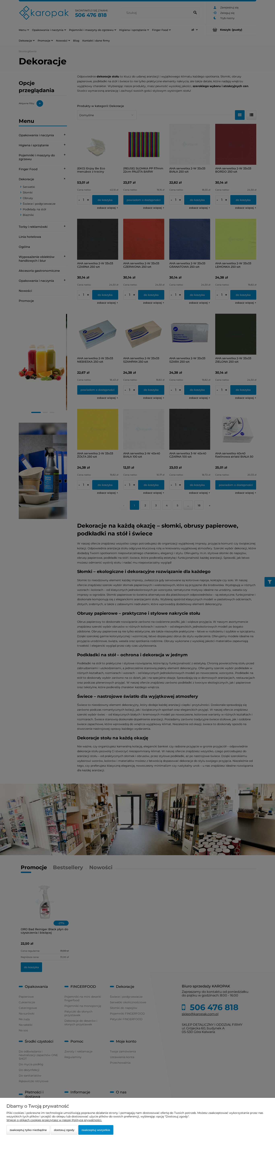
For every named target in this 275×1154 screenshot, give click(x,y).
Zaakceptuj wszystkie (96, 1130)
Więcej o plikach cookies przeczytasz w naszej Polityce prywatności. (54, 1120)
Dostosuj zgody (64, 1130)
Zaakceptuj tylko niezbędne (28, 1130)
